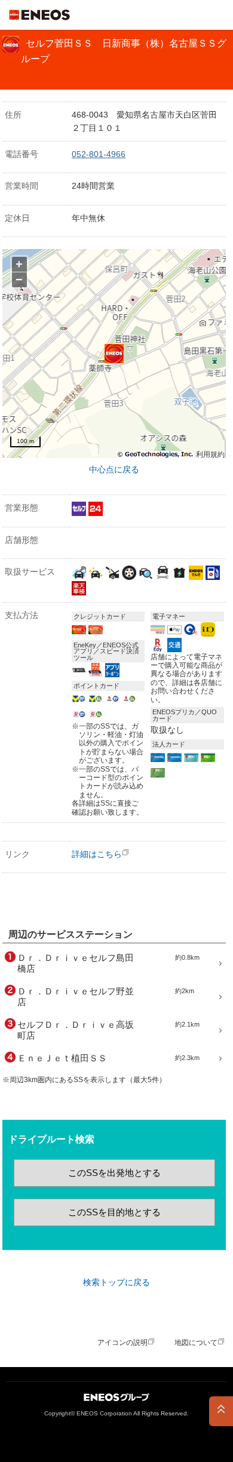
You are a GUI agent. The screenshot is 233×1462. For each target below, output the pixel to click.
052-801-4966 (98, 154)
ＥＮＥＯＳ (39, 15)
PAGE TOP (221, 1411)
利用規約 (210, 455)
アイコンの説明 (122, 1342)
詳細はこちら (97, 854)
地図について (195, 1342)
